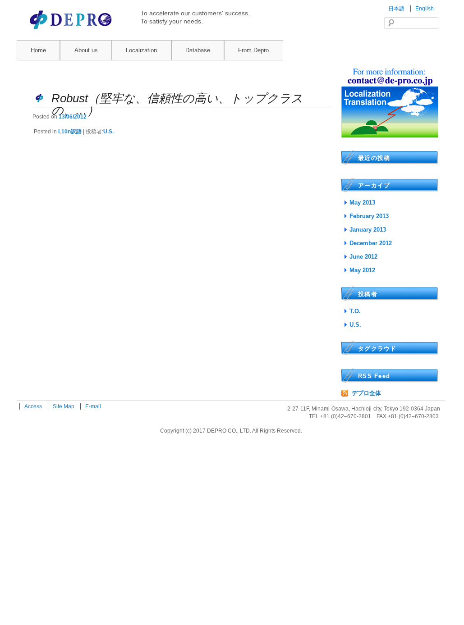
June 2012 (363, 256)
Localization (141, 50)
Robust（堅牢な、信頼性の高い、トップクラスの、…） (177, 104)
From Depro (253, 50)
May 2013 (362, 202)
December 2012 (370, 243)
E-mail (93, 406)
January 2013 (367, 229)
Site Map (64, 406)
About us (86, 50)
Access (33, 406)
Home (38, 50)
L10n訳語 (70, 131)
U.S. (108, 131)
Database (197, 50)
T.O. (355, 311)
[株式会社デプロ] (71, 30)
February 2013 (369, 216)
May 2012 (362, 270)
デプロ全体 (366, 393)
